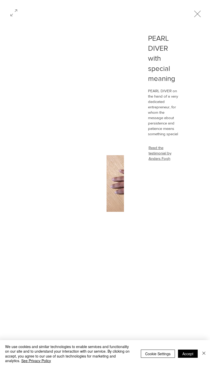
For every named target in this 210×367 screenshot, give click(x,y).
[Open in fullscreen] (14, 12)
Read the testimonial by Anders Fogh (160, 153)
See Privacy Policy (36, 360)
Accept (187, 353)
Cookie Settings (158, 353)
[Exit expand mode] (197, 13)
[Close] (204, 353)
